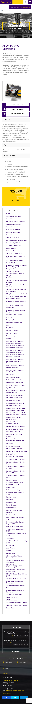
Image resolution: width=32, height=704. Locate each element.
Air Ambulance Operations (13, 216)
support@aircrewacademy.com (15, 691)
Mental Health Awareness (13, 446)
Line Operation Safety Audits (14, 429)
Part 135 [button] (7, 120)
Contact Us (7, 2)
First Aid (8, 338)
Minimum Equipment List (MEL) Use (16, 451)
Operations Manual (11, 480)
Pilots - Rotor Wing (17, 109)
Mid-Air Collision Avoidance (14, 449)
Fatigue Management (12, 336)
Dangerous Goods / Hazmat (14, 314)
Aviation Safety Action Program (15, 227)
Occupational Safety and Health (15, 459)
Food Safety (10, 374)
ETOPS (8, 325)
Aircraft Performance (12, 219)
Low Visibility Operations (13, 432)
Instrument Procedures (13, 400)
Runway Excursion (11, 505)
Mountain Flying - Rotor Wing (14, 457)
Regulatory (9, 500)
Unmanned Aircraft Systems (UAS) (16, 578)
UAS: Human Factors (12, 597)
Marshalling (9, 443)
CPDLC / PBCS (10, 251)
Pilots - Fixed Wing (17, 105)
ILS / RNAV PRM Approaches (14, 398)
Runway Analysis (11, 502)
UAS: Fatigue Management (14, 594)
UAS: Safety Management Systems (16, 605)
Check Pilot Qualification (13, 232)
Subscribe (6, 674)
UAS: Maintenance (11, 600)
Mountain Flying (10, 454)
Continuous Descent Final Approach (16, 240)
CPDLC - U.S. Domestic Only (14, 253)
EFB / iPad (9, 317)
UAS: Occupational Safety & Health (16, 602)
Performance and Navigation (14, 490)
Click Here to (20, 7)
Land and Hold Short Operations (15, 426)
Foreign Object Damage (13, 377)
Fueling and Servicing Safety (14, 380)
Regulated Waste (11, 497)
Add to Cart (16, 200)
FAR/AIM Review (11, 328)
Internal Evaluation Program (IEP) (15, 403)
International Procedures (13, 406)
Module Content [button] (9, 156)
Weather (8, 550)
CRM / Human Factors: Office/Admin (16, 294)
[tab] (16, 120)
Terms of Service (7, 694)
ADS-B (8, 213)
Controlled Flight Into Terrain (14, 243)
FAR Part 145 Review (12, 333)
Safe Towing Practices (13, 515)
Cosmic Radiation (11, 248)
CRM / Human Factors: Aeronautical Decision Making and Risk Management (16, 267)
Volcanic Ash (10, 545)
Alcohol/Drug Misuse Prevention (15, 221)
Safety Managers (11, 608)
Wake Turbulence (11, 548)
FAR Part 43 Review (12, 330)
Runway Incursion (11, 508)
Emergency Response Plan (14, 322)
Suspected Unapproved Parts (14, 526)
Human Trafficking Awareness (14, 395)
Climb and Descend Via (12, 237)
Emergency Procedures (13, 320)
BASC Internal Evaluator (13, 229)
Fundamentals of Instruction (14, 382)
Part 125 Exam (10, 487)
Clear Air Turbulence (12, 235)
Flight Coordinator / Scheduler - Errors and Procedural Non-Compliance (15, 361)
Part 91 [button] (6, 145)
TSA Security (10, 538)
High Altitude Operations (13, 388)
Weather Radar (10, 553)
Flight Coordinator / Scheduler (17, 114)
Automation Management (13, 224)
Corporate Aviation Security (14, 245)
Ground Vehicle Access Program (15, 385)
